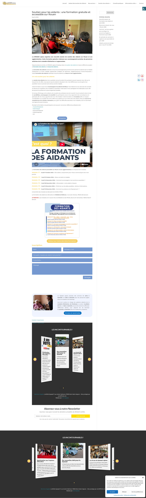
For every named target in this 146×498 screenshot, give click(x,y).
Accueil (65, 3)
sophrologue (36, 108)
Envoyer (87, 277)
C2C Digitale (65, 391)
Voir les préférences (137, 492)
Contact (141, 3)
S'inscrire (62, 118)
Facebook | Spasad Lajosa (38, 320)
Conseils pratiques (118, 3)
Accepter (112, 492)
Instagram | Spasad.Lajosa (38, 323)
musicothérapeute (38, 107)
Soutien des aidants (103, 3)
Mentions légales (39, 387)
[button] (143, 477)
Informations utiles (130, 3)
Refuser (124, 492)
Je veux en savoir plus (72, 313)
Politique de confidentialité (130, 495)
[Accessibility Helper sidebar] (144, 8)
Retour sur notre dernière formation (62, 241)
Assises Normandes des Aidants (77, 3)
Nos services (91, 3)
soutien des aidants (71, 65)
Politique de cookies (118, 495)
